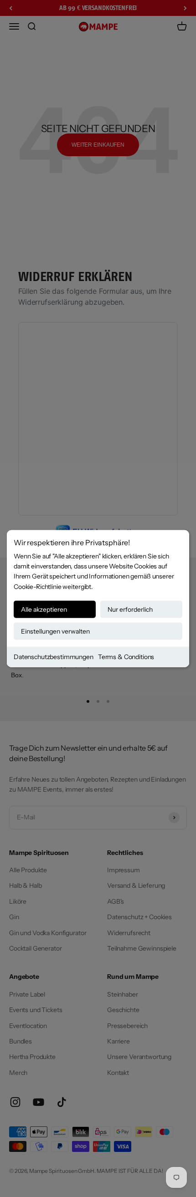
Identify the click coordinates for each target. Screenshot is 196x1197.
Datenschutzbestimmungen (53, 657)
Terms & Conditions (126, 657)
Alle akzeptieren (44, 609)
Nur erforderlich (130, 609)
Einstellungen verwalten (55, 631)
